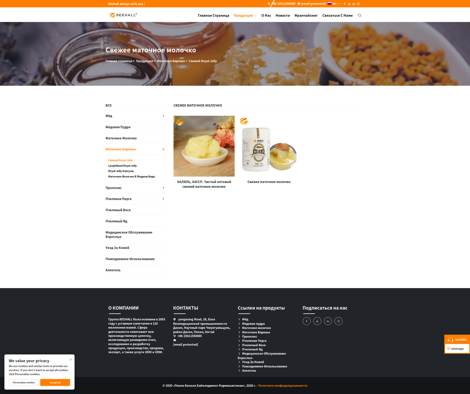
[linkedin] (328, 321)
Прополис (114, 187)
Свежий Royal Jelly (203, 61)
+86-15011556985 (283, 3)
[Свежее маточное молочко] (268, 146)
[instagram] (339, 321)
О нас (266, 15)
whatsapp (457, 348)
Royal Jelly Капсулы (121, 171)
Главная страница (213, 15)
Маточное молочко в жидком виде (131, 176)
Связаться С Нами (337, 15)
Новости (283, 15)
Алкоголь (113, 270)
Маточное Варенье (171, 61)
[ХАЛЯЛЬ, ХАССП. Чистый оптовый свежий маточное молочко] (203, 146)
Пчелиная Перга (118, 198)
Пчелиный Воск (118, 210)
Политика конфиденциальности (283, 385)
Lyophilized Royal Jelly (122, 165)
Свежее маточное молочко (269, 181)
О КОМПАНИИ (123, 307)
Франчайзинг (306, 15)
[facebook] (307, 321)
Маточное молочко (121, 138)
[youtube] (317, 321)
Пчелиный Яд (116, 221)
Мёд (109, 115)
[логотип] (123, 15)
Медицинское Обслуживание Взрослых (129, 234)
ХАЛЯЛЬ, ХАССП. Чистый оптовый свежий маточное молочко (204, 184)
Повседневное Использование (130, 258)
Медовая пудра (118, 127)
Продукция (244, 15)
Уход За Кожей (117, 247)
